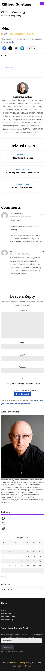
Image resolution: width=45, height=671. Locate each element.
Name (22, 342)
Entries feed (6, 613)
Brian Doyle (9, 42)
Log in (3, 610)
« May (3, 576)
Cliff (5, 34)
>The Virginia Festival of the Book (22, 172)
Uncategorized (9, 67)
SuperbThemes (26, 666)
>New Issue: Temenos (22, 158)
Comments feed (8, 616)
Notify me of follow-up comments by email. (23, 383)
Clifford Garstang (13, 12)
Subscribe (8, 647)
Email (22, 355)
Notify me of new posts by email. (23, 390)
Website (22, 367)
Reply (42, 214)
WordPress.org (7, 619)
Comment (22, 310)
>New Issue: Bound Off (22, 187)
